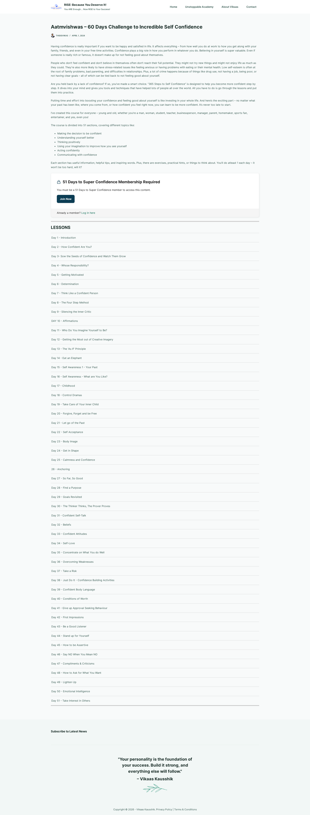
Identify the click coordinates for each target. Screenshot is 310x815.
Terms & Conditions (185, 809)
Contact (251, 6)
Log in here (88, 212)
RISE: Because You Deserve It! (85, 4)
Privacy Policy (164, 809)
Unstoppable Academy (199, 6)
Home (173, 6)
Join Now (66, 199)
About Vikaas (230, 6)
